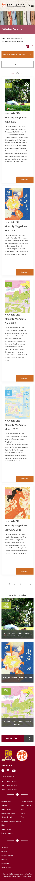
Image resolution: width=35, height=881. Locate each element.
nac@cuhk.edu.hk (12, 789)
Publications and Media (14, 38)
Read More (24, 180)
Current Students (26, 805)
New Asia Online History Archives (11, 821)
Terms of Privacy (6, 867)
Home (3, 38)
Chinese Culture (6, 809)
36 (25, 584)
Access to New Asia (7, 855)
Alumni (23, 813)
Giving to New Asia (6, 817)
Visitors (23, 817)
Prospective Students (27, 801)
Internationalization (7, 833)
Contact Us (4, 847)
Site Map (4, 851)
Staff (22, 809)
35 (19, 584)
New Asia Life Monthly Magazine (12, 41)
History (3, 825)
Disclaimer (4, 859)
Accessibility (5, 863)
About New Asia (6, 801)
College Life (4, 805)
